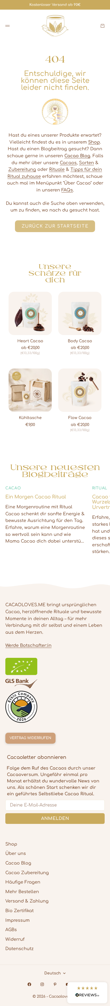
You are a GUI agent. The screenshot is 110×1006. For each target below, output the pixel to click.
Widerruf (15, 939)
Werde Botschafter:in (28, 645)
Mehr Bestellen (22, 891)
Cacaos (68, 162)
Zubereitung (22, 169)
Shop (11, 844)
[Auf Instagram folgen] (42, 984)
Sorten (86, 162)
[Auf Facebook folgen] (29, 984)
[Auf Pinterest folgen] (55, 984)
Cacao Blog (18, 863)
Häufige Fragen (22, 882)
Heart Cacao (30, 341)
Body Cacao (80, 341)
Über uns (15, 853)
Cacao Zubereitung (27, 872)
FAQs (67, 190)
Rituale (57, 169)
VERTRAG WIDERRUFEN (30, 738)
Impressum (17, 920)
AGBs (11, 929)
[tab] (55, 273)
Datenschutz (19, 948)
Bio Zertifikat (19, 910)
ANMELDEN (55, 818)
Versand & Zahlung (27, 901)
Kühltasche (30, 418)
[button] (87, 992)
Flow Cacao (80, 418)
